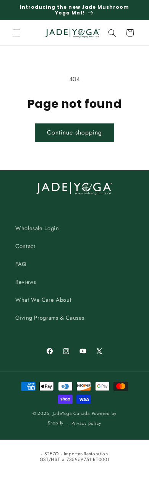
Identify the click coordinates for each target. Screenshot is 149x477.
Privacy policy (86, 423)
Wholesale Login (37, 228)
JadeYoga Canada (71, 413)
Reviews (25, 282)
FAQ (21, 264)
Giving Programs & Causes (49, 318)
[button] (16, 33)
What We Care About (43, 300)
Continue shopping (74, 132)
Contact (25, 246)
